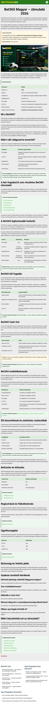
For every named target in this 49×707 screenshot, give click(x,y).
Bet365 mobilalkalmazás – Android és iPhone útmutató (11, 674)
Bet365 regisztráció (8, 200)
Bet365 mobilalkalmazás (9, 207)
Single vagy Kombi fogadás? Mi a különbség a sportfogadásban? (17, 698)
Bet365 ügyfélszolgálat (9, 210)
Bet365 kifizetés (7, 205)
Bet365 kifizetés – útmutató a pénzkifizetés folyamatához (12, 678)
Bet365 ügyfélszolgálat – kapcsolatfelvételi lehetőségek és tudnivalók (12, 670)
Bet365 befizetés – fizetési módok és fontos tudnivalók (11, 683)
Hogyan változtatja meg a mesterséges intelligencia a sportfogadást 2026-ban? (37, 681)
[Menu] (47, 2)
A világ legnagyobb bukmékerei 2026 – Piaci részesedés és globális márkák (37, 676)
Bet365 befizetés (8, 202)
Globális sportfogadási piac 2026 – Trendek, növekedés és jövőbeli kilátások (36, 672)
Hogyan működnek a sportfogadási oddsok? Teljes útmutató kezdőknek (19, 701)
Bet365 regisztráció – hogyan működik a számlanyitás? (11, 687)
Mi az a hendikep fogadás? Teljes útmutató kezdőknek (15, 695)
